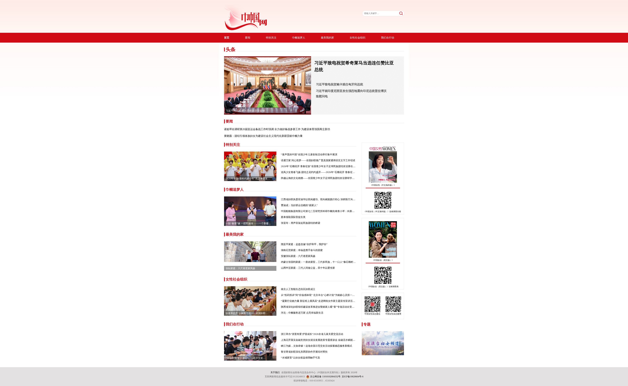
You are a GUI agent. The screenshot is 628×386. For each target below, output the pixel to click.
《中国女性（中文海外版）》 (383, 185)
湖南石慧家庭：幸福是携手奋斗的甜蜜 (302, 250)
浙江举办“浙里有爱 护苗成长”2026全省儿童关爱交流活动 (312, 334)
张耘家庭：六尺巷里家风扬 (240, 268)
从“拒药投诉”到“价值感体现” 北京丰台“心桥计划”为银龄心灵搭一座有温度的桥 (324, 295)
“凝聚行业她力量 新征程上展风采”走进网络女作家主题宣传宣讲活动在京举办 (323, 301)
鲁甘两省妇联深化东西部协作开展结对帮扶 (304, 351)
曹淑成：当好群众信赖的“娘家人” (299, 205)
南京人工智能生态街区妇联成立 (298, 289)
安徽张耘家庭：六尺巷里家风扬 (298, 256)
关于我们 (275, 372)
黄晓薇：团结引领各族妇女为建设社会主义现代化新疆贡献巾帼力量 (263, 136)
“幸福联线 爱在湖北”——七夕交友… (245, 358)
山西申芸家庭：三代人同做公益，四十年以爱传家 (308, 268)
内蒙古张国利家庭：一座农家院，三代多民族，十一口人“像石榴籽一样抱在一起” (325, 262)
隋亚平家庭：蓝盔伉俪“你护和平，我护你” (304, 244)
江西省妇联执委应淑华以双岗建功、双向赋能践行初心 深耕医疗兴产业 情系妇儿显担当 (328, 199)
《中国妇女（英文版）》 (383, 260)
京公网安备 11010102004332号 (325, 376)
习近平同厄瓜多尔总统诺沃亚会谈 (245, 110)
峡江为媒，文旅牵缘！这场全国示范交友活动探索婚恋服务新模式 (316, 346)
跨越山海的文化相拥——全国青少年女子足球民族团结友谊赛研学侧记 (319, 178)
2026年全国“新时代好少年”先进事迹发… (248, 178)
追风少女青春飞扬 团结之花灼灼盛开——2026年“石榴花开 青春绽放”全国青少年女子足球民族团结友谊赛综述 (340, 172)
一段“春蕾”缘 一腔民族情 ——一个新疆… (248, 223)
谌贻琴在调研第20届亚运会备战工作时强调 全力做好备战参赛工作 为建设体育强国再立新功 (277, 129)
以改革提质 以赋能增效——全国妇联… (247, 313)
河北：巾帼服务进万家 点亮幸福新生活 (302, 312)
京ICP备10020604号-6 (352, 376)
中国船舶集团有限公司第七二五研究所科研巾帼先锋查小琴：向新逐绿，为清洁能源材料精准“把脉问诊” (337, 211)
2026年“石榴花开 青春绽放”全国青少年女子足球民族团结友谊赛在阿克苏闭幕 (323, 166)
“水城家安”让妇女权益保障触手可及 (300, 357)
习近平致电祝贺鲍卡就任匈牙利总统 (339, 84)
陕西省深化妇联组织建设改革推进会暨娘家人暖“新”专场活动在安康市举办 (321, 307)
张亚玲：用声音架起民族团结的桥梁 (300, 223)
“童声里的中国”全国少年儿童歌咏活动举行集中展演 (309, 154)
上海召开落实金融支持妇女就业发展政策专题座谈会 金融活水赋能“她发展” (321, 340)
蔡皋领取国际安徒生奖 (293, 217)
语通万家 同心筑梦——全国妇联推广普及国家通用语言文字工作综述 (318, 160)
